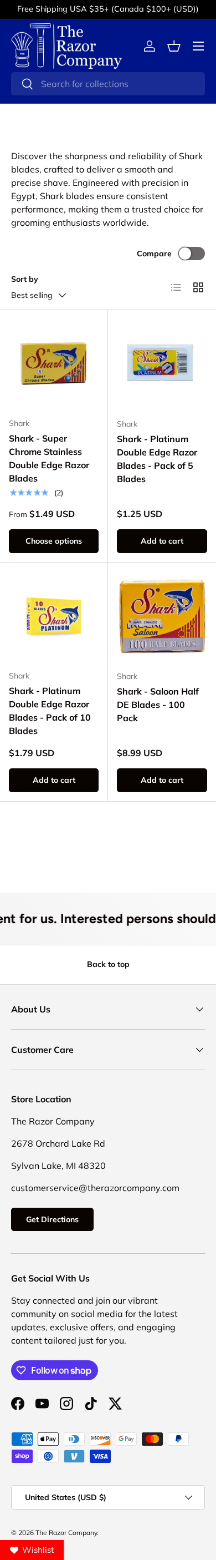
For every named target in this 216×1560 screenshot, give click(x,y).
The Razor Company (66, 1532)
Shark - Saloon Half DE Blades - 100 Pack (158, 704)
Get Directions (52, 1219)
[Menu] (198, 46)
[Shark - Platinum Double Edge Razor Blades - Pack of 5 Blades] (162, 364)
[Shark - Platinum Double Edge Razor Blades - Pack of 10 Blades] (54, 616)
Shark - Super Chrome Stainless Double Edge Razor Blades (49, 458)
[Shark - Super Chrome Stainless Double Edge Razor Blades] (54, 364)
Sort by (24, 279)
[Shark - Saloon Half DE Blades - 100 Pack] (162, 616)
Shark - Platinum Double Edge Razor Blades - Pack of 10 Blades (50, 710)
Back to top (108, 964)
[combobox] (108, 83)
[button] (174, 46)
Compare (154, 254)
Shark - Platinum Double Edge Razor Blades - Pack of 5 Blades (157, 458)
